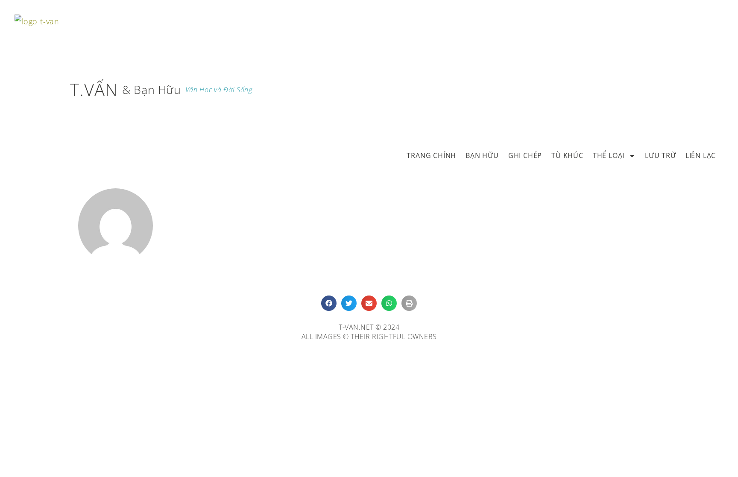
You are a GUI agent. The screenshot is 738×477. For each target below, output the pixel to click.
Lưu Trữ (660, 155)
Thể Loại (608, 155)
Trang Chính (431, 155)
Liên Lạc (700, 155)
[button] (329, 303)
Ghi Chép (525, 155)
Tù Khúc (567, 155)
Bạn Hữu (482, 155)
